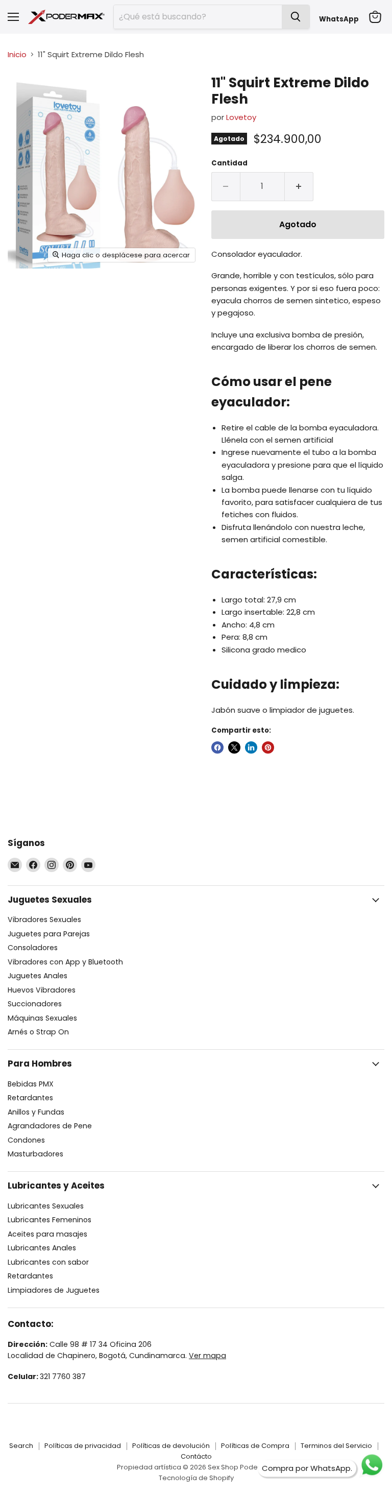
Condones (26, 1140)
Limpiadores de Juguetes (54, 1290)
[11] (23, 92)
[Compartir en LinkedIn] (251, 747)
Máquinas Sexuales (42, 1018)
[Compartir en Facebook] (217, 747)
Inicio (17, 54)
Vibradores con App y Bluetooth (65, 962)
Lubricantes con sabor (48, 1262)
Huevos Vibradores (42, 990)
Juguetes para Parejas (49, 934)
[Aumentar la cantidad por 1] (299, 186)
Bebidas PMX (31, 1084)
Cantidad (229, 163)
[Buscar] (295, 17)
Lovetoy (241, 117)
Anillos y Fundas (36, 1112)
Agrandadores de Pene (50, 1126)
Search (21, 1446)
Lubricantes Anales (42, 1248)
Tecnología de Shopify (196, 1478)
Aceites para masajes (47, 1234)
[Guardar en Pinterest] (268, 747)
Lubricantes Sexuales (46, 1206)
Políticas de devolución (171, 1446)
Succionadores (35, 1004)
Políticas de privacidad (82, 1446)
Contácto (196, 1456)
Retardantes (30, 1098)
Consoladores (33, 948)
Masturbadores (35, 1154)
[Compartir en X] (234, 747)
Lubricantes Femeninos (49, 1220)
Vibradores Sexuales (44, 919)
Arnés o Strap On (38, 1032)
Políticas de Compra (255, 1446)
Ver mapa (207, 1355)
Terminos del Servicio (336, 1446)
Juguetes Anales (37, 976)
